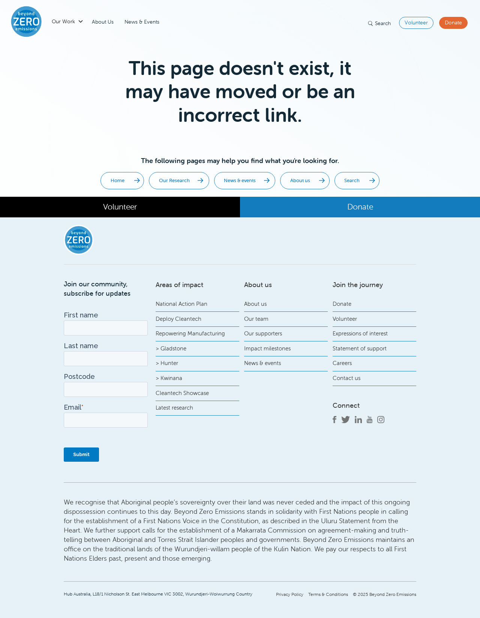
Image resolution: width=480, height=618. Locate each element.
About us (255, 303)
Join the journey (358, 284)
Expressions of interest (360, 333)
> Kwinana (169, 378)
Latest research (174, 407)
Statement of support (360, 348)
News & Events (141, 21)
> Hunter (167, 363)
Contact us (346, 378)
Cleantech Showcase (182, 393)
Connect (346, 405)
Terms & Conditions (328, 594)
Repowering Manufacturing (190, 333)
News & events (262, 363)
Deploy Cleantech (178, 318)
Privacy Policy (289, 594)
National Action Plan (181, 303)
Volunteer (416, 22)
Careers (342, 363)
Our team (256, 318)
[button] (64, 21)
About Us (103, 21)
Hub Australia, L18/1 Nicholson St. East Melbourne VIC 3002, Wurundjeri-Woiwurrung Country (158, 594)
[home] (27, 21)
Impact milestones (267, 348)
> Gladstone (171, 348)
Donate (453, 22)
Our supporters (263, 333)
